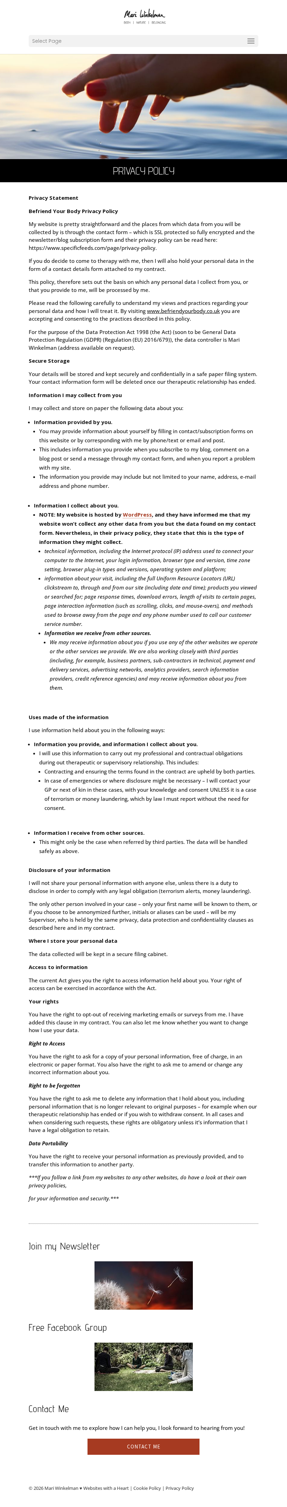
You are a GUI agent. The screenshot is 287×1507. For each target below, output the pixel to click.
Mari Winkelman (61, 1488)
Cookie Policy (147, 1488)
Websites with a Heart (106, 1488)
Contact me (143, 1446)
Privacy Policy (180, 1488)
